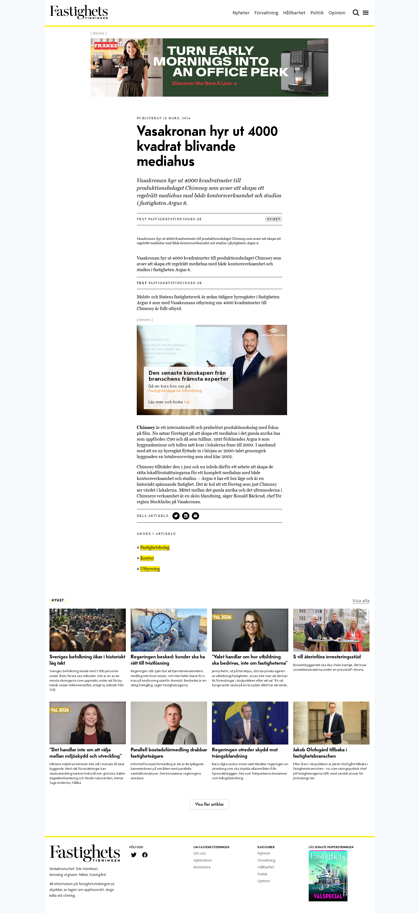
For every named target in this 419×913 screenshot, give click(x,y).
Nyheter (241, 13)
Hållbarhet (294, 13)
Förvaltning (266, 13)
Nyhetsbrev (202, 860)
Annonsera (201, 867)
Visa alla (361, 600)
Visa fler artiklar (209, 804)
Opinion (337, 13)
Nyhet (274, 219)
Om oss (199, 853)
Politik (317, 13)
